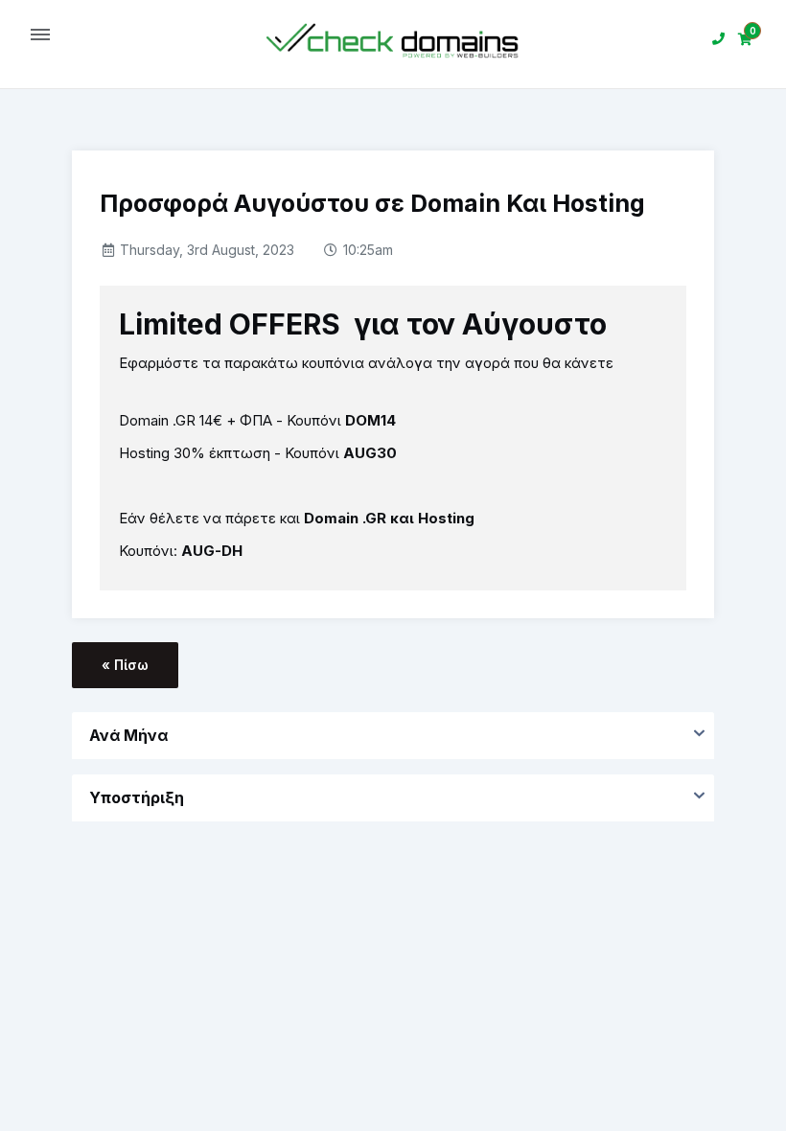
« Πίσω (125, 665)
